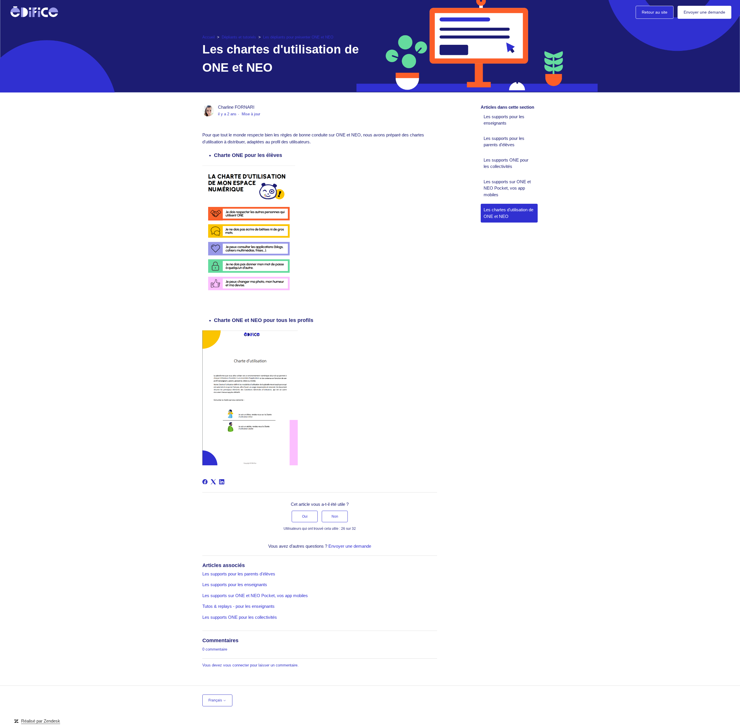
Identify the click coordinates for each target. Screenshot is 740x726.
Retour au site (654, 12)
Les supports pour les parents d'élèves (238, 573)
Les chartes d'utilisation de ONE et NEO (508, 213)
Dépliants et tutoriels (239, 37)
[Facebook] (205, 481)
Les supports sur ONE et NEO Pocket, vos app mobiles (255, 595)
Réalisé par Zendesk (40, 720)
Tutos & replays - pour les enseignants (238, 606)
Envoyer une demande (704, 12)
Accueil (208, 37)
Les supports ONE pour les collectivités (239, 617)
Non (335, 516)
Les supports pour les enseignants (234, 584)
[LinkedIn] (221, 481)
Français (215, 700)
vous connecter (236, 665)
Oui (305, 516)
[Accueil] (34, 12)
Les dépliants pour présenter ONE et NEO (298, 37)
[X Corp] (213, 481)
